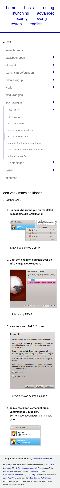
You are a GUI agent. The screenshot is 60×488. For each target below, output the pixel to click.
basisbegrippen (15, 57)
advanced (46, 13)
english (36, 24)
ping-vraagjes (14, 95)
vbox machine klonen (18, 136)
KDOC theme (46, 478)
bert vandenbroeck (42, 458)
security (20, 18)
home (11, 7)
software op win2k (17, 156)
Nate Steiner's (34, 478)
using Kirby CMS (9, 478)
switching (20, 13)
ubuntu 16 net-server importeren (24, 143)
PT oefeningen (14, 163)
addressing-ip (14, 80)
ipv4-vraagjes (14, 102)
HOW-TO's (12, 110)
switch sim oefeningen (19, 72)
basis (29, 7)
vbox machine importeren (20, 130)
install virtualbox (16, 123)
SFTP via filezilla (16, 117)
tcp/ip (8, 87)
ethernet (10, 65)
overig (41, 18)
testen (16, 24)
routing (48, 7)
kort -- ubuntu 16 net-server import (25, 149)
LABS (9, 170)
